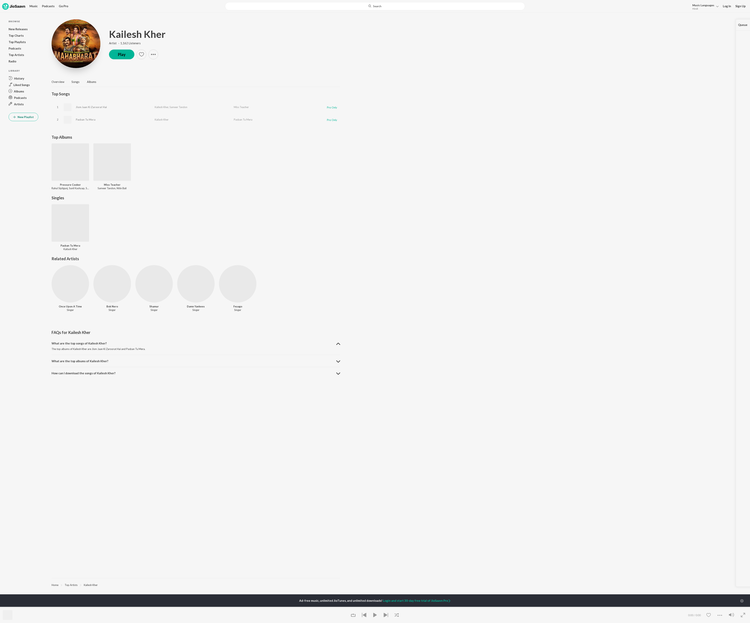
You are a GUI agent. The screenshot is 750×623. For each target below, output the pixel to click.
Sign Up (740, 6)
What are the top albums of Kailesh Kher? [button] (80, 361)
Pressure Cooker (70, 184)
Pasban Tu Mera (85, 119)
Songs (75, 81)
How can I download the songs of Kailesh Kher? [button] (83, 373)
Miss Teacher (241, 107)
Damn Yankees (196, 306)
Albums (91, 81)
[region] (196, 585)
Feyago (237, 306)
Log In (727, 6)
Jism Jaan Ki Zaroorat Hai (91, 107)
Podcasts (48, 6)
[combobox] (375, 6)
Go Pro (63, 6)
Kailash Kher (162, 119)
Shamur (154, 306)
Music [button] (33, 6)
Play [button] (122, 54)
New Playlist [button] (25, 117)
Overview (58, 81)
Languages (703, 5)
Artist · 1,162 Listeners (125, 43)
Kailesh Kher (137, 34)
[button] (704, 6)
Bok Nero (112, 306)
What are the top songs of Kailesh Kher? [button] (79, 343)
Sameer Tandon (178, 107)
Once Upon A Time (70, 306)
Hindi (695, 8)
